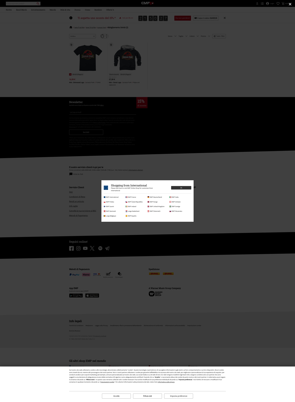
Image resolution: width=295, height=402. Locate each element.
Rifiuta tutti (147, 396)
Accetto (116, 396)
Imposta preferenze (178, 396)
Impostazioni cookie (107, 382)
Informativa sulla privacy (166, 382)
